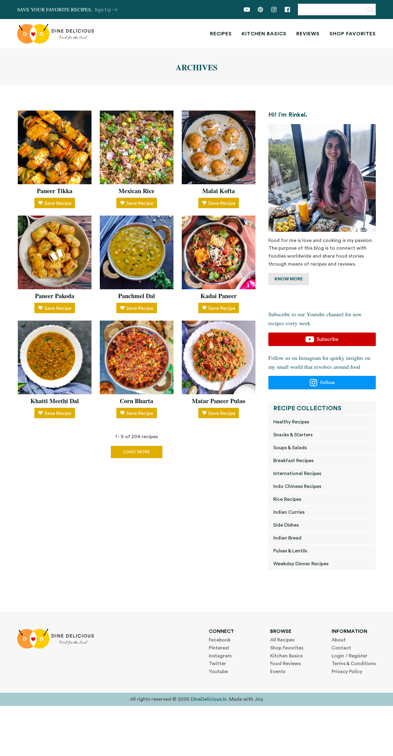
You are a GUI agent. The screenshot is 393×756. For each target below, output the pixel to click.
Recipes (221, 33)
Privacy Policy (347, 671)
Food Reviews (285, 663)
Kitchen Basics (264, 33)
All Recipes (282, 639)
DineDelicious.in (209, 699)
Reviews (308, 33)
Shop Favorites (352, 33)
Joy (258, 699)
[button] (322, 339)
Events (277, 671)
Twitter (217, 663)
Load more (136, 452)
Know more (288, 279)
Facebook (220, 639)
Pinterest (219, 647)
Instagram (220, 655)
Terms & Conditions (354, 663)
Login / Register (350, 655)
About (339, 639)
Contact (341, 647)
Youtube (218, 671)
